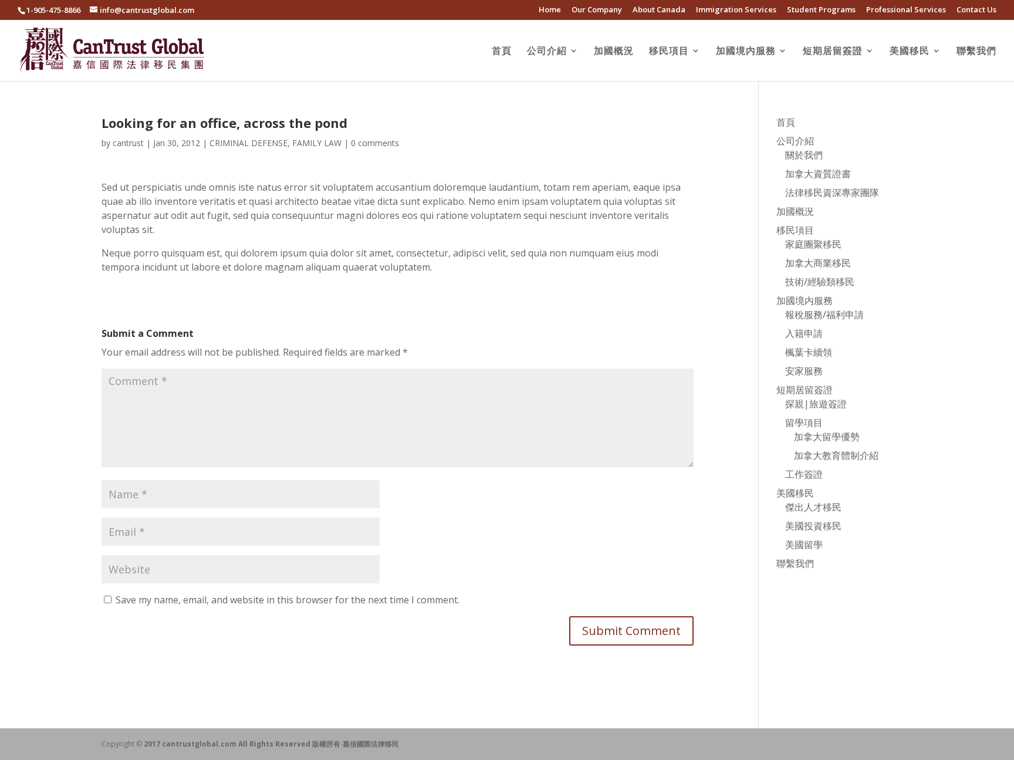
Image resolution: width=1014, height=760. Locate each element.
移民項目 (669, 51)
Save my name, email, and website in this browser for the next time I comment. (287, 599)
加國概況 (614, 51)
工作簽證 (804, 474)
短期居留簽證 (833, 51)
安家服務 (804, 370)
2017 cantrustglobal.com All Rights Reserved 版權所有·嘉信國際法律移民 (271, 744)
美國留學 (804, 544)
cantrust (128, 142)
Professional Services (906, 10)
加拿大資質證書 (818, 173)
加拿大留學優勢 (827, 436)
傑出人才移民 (813, 507)
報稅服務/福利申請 (824, 314)
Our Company (597, 10)
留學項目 (804, 422)
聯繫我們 (976, 51)
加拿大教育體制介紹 (836, 455)
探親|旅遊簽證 (816, 403)
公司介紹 (547, 51)
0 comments (375, 142)
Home (550, 10)
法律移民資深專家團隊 (832, 192)
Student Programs (821, 10)
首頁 (502, 51)
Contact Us (976, 10)
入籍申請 (804, 333)
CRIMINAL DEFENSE (248, 142)
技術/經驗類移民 (819, 281)
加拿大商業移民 (818, 262)
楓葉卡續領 (808, 352)
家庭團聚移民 (813, 244)
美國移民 (910, 51)
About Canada (659, 10)
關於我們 (804, 154)
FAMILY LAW (317, 142)
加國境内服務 (746, 51)
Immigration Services (736, 10)
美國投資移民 (813, 525)
